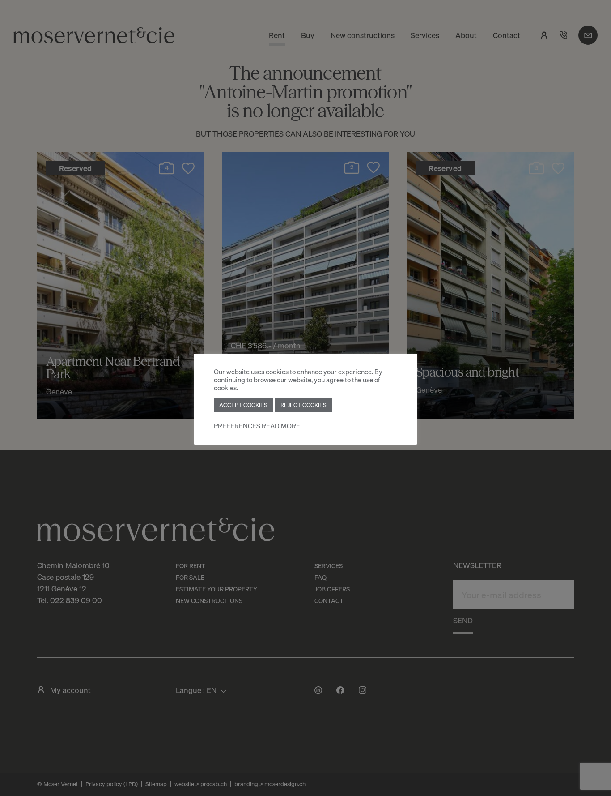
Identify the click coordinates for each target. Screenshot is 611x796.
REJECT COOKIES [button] (303, 404)
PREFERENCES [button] (237, 426)
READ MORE (281, 426)
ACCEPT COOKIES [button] (243, 404)
